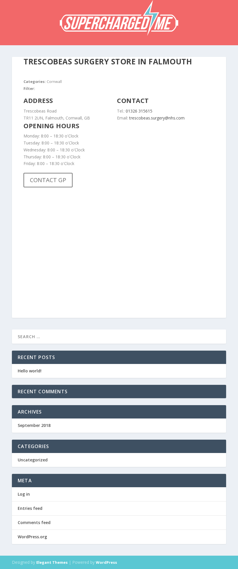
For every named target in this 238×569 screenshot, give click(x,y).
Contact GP (48, 180)
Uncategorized (33, 460)
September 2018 (34, 425)
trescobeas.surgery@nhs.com (157, 118)
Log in (24, 494)
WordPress (106, 562)
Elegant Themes (52, 562)
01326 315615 (140, 111)
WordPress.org (32, 536)
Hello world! (30, 371)
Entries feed (30, 508)
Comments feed (34, 522)
